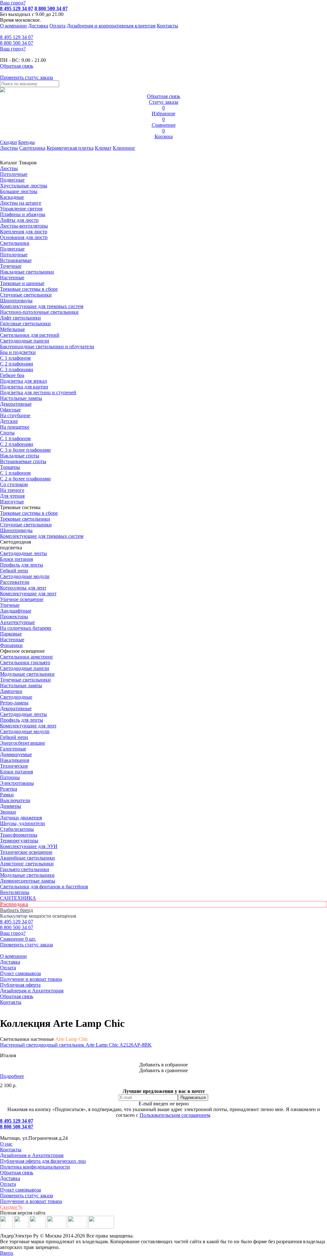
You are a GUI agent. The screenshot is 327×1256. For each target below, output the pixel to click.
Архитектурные (17, 622)
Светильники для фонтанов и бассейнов (44, 886)
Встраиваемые (16, 260)
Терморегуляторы (19, 840)
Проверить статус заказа (26, 1195)
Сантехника (32, 148)
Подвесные (12, 180)
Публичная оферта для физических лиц (43, 1161)
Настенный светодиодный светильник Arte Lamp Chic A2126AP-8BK (76, 1045)
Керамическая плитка (70, 148)
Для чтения (12, 496)
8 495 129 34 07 (16, 8)
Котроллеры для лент (23, 587)
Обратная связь (16, 996)
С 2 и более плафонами (25, 478)
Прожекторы (14, 616)
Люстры (9, 148)
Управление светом (21, 208)
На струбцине (15, 415)
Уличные (9, 605)
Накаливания (14, 760)
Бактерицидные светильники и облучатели (47, 346)
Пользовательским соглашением (175, 1115)
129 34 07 (16, 37)
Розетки (8, 789)
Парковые (11, 633)
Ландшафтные (15, 610)
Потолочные (13, 174)
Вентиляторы (14, 892)
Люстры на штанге (20, 203)
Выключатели (15, 800)
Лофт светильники (20, 317)
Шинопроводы (16, 300)
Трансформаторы (18, 835)
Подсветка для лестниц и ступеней (38, 392)
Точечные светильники (25, 679)
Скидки (8, 142)
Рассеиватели (14, 582)
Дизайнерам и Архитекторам (32, 990)
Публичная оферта (20, 985)
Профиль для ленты (21, 565)
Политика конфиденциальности (35, 1167)
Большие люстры (18, 191)
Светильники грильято (25, 662)
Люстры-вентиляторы (24, 226)
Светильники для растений (29, 335)
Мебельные (12, 329)
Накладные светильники (27, 272)
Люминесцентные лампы (27, 881)
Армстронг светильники (27, 863)
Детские (9, 421)
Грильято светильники (24, 869)
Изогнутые (12, 501)
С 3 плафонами (16, 369)
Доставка (38, 25)
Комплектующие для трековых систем (41, 306)
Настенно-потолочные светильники (39, 312)
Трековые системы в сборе (29, 289)
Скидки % (11, 1207)
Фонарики (11, 645)
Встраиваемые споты (23, 461)
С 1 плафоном (15, 358)
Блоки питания (16, 559)
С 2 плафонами (16, 363)
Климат (103, 148)
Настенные (12, 277)
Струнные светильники (26, 294)
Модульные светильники (27, 674)
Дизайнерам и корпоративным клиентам (111, 25)
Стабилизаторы (17, 829)
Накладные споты (19, 455)
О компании (13, 25)
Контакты (167, 25)
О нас (6, 1144)
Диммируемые (16, 754)
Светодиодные (16, 697)
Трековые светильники (25, 519)
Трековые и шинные (22, 283)
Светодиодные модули (24, 576)
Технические (14, 766)
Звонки (8, 812)
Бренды (26, 142)
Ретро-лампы (14, 702)
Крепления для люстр (23, 231)
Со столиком (14, 484)
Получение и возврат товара (31, 979)
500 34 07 (16, 43)
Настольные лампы (21, 685)
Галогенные (13, 748)
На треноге (12, 490)
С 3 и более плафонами (25, 450)
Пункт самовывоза (20, 973)
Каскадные (12, 197)
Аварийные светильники (27, 858)
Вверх (6, 1253)
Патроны (10, 777)
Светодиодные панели (24, 340)
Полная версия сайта (22, 1212)
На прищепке (14, 427)
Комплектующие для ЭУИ (28, 846)
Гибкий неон (14, 570)
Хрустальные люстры (23, 185)
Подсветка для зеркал (23, 381)
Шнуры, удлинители (22, 823)
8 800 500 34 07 (51, 8)
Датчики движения (21, 817)
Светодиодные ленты (23, 553)
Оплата (57, 25)
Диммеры (10, 806)
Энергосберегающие (22, 743)
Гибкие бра (12, 375)
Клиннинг (124, 148)
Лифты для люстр (19, 220)
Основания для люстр (24, 237)
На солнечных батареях (25, 628)
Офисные (10, 409)
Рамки (7, 794)
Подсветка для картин (24, 386)
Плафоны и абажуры (22, 214)
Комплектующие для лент (28, 593)
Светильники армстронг (26, 656)
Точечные (10, 266)
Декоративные (16, 404)
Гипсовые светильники (25, 323)
